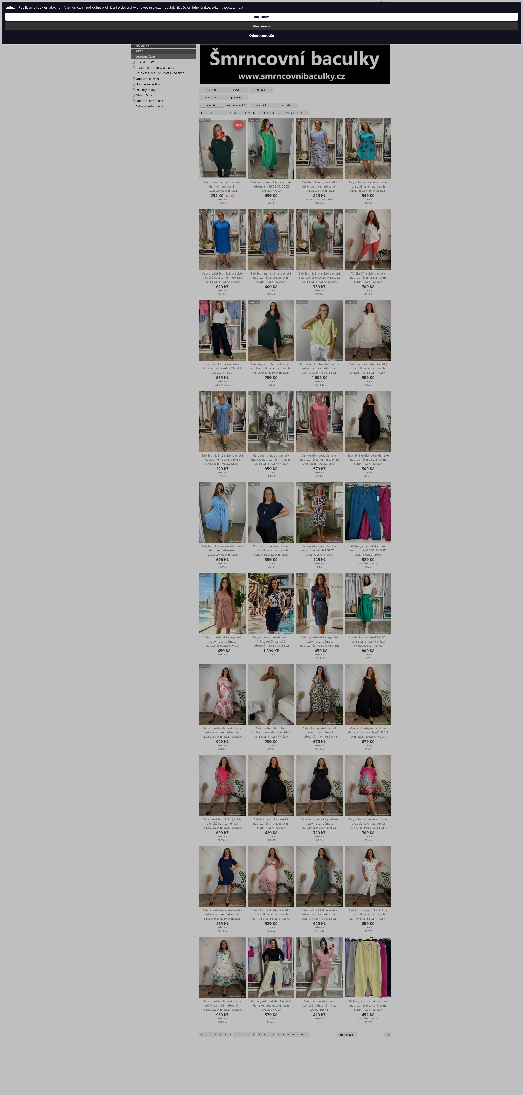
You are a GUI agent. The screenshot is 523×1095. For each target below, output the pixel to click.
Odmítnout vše (261, 35)
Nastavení (261, 26)
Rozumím (261, 17)
